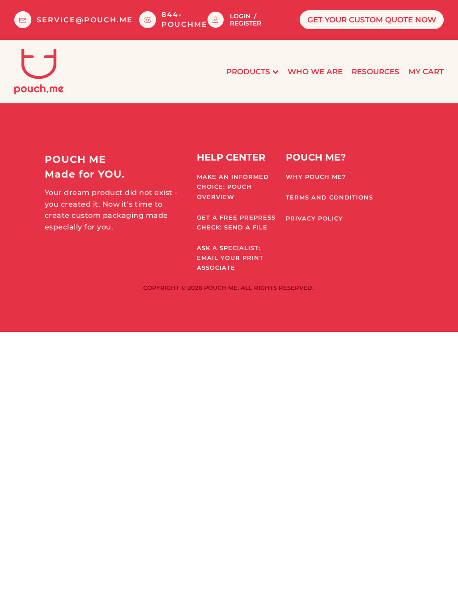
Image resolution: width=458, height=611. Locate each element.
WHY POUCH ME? (316, 176)
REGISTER (245, 23)
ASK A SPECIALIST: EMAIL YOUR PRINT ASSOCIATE (230, 257)
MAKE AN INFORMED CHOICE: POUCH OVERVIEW (233, 186)
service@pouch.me (85, 20)
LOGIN (240, 16)
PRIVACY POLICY (314, 218)
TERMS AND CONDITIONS (329, 197)
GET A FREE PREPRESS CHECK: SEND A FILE (236, 222)
